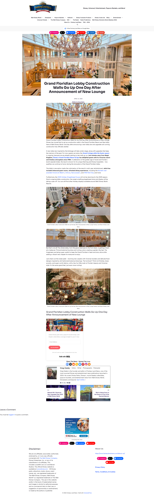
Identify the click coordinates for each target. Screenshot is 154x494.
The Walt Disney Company (58, 20)
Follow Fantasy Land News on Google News (78, 28)
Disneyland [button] (48, 17)
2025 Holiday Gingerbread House (69, 177)
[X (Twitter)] (62, 383)
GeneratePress (88, 493)
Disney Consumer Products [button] (83, 17)
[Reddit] (73, 364)
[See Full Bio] (85, 380)
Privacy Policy (100, 467)
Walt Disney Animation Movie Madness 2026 (104, 20)
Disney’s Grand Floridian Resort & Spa (66, 157)
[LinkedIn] (69, 383)
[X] (70, 364)
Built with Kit (64, 356)
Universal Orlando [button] (42, 20)
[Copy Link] (76, 364)
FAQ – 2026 (86, 22)
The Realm (76, 20)
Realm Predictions (85, 20)
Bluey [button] (108, 17)
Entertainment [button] (117, 17)
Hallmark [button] (70, 17)
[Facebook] (67, 364)
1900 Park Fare (89, 173)
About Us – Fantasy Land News (72, 22)
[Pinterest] (83, 364)
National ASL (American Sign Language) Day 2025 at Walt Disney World (55, 394)
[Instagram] (86, 364)
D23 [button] (68, 20)
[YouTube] (67, 383)
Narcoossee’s (75, 173)
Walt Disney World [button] (36, 17)
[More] (89, 364)
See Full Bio (81, 380)
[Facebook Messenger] (79, 364)
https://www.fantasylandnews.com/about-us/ (110, 453)
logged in (12, 415)
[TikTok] (66, 383)
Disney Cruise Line (100, 17)
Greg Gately (81, 102)
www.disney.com (42, 469)
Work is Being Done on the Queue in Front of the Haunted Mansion (101, 394)
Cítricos (68, 173)
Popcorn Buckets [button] (59, 17)
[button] (77, 24)
